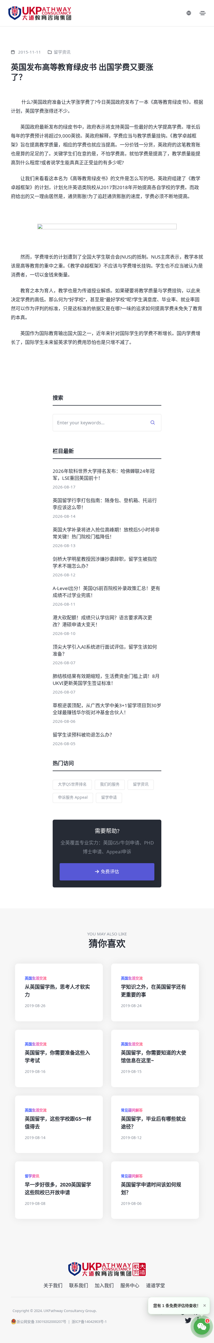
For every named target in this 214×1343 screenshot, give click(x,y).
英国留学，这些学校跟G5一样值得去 (58, 1122)
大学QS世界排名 (72, 784)
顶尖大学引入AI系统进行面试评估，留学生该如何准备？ (105, 650)
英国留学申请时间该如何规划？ (151, 1188)
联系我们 (78, 1285)
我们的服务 (110, 784)
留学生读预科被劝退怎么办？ (83, 734)
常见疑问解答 (132, 1110)
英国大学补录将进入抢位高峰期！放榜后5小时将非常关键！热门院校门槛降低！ (106, 533)
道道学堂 (155, 1285)
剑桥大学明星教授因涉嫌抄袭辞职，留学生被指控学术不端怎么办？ (105, 562)
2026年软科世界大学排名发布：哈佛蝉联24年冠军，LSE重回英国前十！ (104, 474)
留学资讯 (62, 52)
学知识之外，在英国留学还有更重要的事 (153, 990)
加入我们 (104, 1285)
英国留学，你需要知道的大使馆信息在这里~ (153, 1056)
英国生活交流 (36, 978)
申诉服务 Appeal (73, 797)
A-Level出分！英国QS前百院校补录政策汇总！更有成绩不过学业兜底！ (106, 591)
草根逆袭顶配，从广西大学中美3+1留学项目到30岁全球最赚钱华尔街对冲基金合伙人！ (107, 709)
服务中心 (129, 1285)
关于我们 (52, 1285)
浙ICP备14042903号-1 (89, 1321)
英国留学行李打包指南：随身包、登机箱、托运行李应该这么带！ (105, 504)
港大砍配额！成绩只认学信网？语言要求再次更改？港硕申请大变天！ (102, 621)
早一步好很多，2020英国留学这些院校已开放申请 (58, 1188)
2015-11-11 (29, 52)
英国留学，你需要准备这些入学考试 (57, 1056)
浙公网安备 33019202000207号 (41, 1321)
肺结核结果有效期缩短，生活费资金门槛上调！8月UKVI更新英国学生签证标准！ (106, 679)
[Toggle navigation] (203, 13)
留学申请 (109, 797)
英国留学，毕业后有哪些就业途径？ (153, 1122)
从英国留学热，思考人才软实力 (57, 990)
